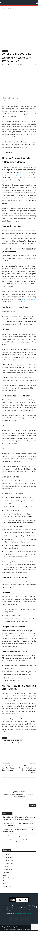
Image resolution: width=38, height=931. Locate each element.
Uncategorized (7, 887)
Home (3, 9)
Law (4, 875)
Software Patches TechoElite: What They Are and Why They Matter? (18, 830)
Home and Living (8, 869)
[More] (13, 69)
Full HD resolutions (29, 299)
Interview (6, 872)
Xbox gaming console (22, 633)
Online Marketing (8, 878)
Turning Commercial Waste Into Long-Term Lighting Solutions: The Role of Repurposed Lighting (19, 818)
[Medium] (21, 918)
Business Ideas (8, 857)
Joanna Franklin (8, 64)
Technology (11, 9)
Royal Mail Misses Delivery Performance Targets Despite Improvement (18, 824)
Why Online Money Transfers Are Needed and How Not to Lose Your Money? (27, 769)
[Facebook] (4, 69)
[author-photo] (19, 789)
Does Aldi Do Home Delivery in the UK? (14, 836)
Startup (5, 881)
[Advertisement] (19, 30)
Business (6, 854)
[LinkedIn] (16, 918)
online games (15, 175)
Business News (8, 860)
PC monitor (16, 114)
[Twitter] (8, 69)
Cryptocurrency (8, 863)
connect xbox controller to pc (15, 738)
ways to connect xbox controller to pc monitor (15, 742)
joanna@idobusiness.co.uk (23, 913)
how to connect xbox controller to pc (12, 740)
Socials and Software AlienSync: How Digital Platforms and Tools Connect (16, 841)
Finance (5, 866)
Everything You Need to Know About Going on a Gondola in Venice (9, 768)
